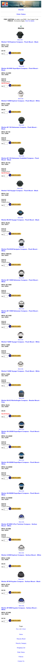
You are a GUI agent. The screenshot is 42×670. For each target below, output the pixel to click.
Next (24, 629)
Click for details (29, 21)
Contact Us (21, 661)
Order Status (21, 14)
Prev (17, 629)
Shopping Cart (21, 648)
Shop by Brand (21, 639)
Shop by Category (21, 643)
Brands (21, 10)
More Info (20, 40)
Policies (21, 656)
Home (21, 634)
